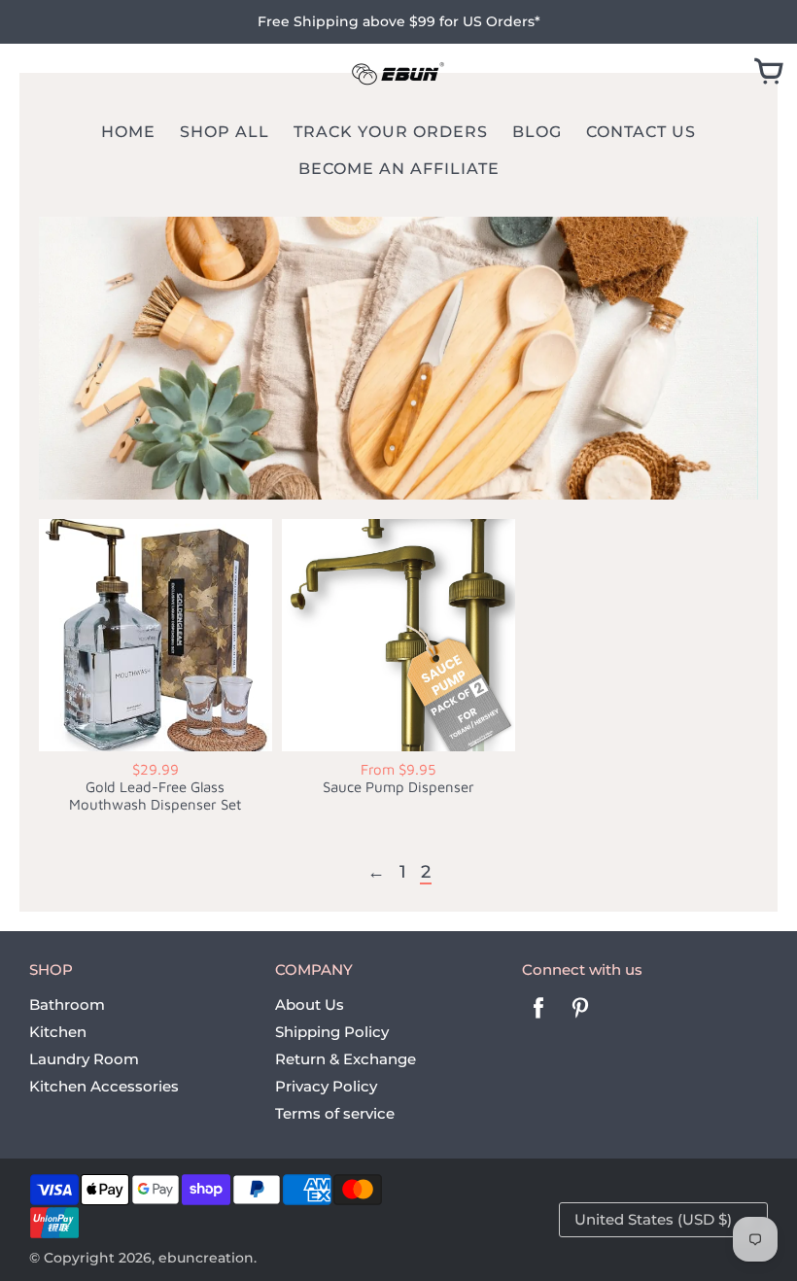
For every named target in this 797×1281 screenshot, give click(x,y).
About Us (309, 1004)
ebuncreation (206, 1257)
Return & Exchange (345, 1059)
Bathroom (67, 1004)
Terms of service (335, 1113)
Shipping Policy (332, 1031)
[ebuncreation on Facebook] (538, 1021)
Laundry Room (84, 1059)
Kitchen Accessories (104, 1086)
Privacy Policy (326, 1086)
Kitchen (58, 1031)
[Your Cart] (768, 72)
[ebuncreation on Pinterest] (580, 1021)
